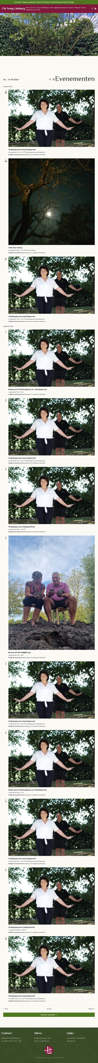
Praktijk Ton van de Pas (33, 10)
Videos (52, 7)
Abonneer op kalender (48, 1015)
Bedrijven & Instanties (67, 7)
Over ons (33, 7)
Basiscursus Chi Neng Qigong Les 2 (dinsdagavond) (27, 790)
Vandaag (49, 1009)
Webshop (77, 7)
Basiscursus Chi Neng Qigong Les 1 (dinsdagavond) (27, 389)
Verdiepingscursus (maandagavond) (21, 316)
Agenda (57, 7)
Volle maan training (15, 247)
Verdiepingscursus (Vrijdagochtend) (21, 527)
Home (27, 7)
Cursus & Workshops (42, 7)
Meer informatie (79, 2)
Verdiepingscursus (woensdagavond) (22, 149)
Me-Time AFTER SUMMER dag (19, 652)
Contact (83, 7)
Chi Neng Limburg (13, 8)
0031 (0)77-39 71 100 (12, 1041)
